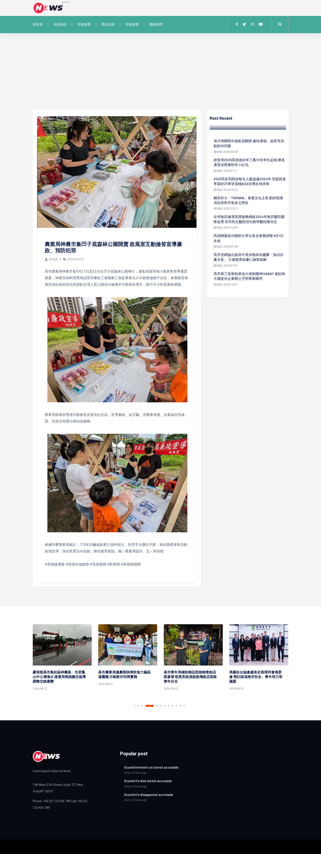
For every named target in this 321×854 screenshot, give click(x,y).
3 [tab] (142, 706)
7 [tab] (165, 706)
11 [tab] (180, 706)
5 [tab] (153, 706)
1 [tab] (134, 706)
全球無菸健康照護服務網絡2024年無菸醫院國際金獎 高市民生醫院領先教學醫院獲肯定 (249, 218)
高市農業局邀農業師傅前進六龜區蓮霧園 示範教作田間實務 (59, 674)
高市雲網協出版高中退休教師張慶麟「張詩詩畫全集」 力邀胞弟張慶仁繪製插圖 (248, 256)
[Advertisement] (160, 76)
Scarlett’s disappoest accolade (148, 794)
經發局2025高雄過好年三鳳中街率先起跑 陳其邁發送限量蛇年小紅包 (249, 162)
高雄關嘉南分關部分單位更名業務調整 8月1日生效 (249, 237)
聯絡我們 (156, 24)
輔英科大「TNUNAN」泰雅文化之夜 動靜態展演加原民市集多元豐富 (248, 200)
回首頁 (38, 24)
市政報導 (84, 24)
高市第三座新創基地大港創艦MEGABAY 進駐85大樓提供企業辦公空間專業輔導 (249, 275)
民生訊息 (108, 24)
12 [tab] (184, 706)
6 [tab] (161, 706)
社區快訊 (60, 24)
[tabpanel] (62, 655)
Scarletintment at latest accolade (151, 767)
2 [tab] (138, 706)
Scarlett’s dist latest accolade (148, 781)
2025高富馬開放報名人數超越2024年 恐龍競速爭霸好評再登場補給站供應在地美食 (250, 181)
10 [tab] (176, 706)
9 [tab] (172, 706)
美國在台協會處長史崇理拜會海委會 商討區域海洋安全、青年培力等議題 (190, 676)
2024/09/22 (75, 259)
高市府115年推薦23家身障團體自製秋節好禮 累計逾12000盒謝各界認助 (256, 676)
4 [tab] (146, 706)
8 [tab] (168, 706)
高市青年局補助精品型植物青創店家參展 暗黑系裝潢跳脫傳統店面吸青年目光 (124, 676)
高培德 (53, 259)
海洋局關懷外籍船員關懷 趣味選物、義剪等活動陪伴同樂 (249, 143)
